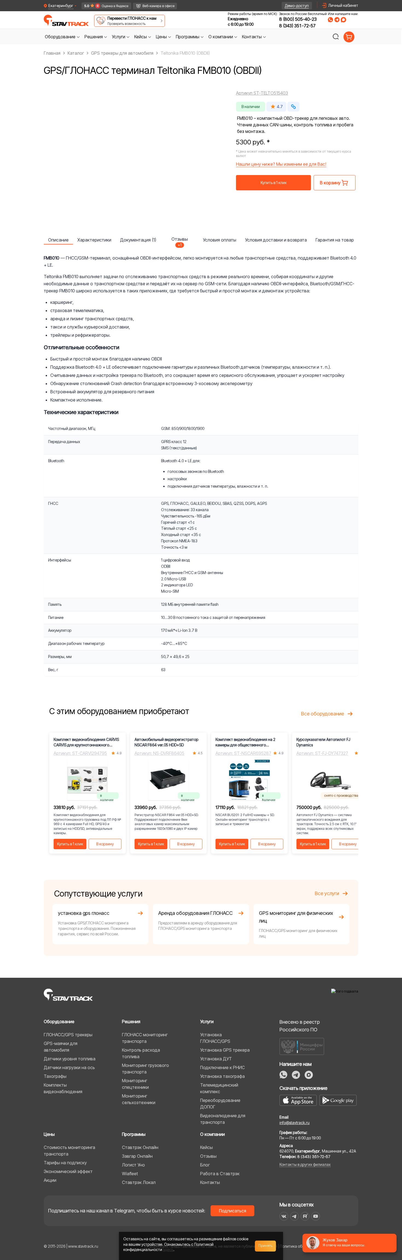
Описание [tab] (58, 240)
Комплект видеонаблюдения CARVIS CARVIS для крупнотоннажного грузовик (86, 742)
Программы (133, 1134)
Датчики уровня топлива (69, 1058)
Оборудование (59, 1021)
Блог (205, 1165)
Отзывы (208, 1156)
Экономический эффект (68, 1171)
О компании (212, 1134)
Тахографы (55, 1076)
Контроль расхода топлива (141, 1053)
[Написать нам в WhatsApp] (330, 19)
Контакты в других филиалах (305, 1164)
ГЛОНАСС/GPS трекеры (68, 1034)
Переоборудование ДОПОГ (220, 1104)
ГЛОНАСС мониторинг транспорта (145, 1038)
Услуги (207, 1021)
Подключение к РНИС (222, 1067)
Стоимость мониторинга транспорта (69, 1151)
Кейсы (206, 1147)
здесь (168, 1249)
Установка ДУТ (216, 1058)
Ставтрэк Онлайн (140, 1147)
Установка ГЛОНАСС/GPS (215, 1038)
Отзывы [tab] (179, 240)
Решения (131, 1021)
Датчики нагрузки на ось (69, 1067)
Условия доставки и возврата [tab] (276, 240)
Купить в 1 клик (274, 182)
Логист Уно (133, 1165)
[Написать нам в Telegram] (337, 19)
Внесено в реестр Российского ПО (299, 1025)
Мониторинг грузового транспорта (145, 1069)
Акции (50, 1180)
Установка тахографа (222, 1076)
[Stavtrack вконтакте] (283, 1216)
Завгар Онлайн (137, 1156)
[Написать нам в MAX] (343, 19)
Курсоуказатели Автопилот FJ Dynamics (323, 742)
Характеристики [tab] (94, 240)
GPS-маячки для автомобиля (60, 1047)
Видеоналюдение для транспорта (222, 1119)
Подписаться (232, 1211)
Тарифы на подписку (65, 1162)
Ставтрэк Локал (139, 1182)
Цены (49, 1134)
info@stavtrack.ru (294, 1122)
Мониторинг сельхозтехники (138, 1099)
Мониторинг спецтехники (135, 1084)
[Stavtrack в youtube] (315, 1216)
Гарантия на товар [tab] (335, 240)
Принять (265, 1245)
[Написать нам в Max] (309, 1075)
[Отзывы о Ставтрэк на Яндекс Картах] (104, 5)
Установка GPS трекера (225, 1050)
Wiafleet (130, 1173)
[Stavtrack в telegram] (294, 1216)
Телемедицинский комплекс (219, 1088)
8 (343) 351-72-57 (297, 25)
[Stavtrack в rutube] (305, 1216)
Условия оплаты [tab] (219, 240)
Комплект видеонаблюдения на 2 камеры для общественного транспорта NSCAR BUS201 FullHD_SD (248, 742)
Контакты (210, 1182)
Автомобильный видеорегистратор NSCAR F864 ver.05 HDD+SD (166, 742)
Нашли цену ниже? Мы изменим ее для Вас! (281, 164)
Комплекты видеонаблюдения (63, 1088)
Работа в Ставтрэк (220, 1173)
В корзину (105, 844)
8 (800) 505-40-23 (298, 19)
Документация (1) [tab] (138, 240)
